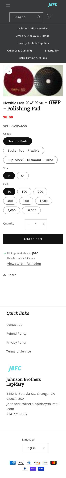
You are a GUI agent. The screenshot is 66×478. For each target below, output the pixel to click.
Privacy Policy (16, 342)
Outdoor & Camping (19, 50)
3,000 (12, 210)
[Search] (38, 17)
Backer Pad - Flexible (24, 150)
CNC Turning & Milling (33, 58)
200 (40, 191)
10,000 (31, 210)
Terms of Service (18, 351)
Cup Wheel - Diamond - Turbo (30, 160)
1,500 (44, 201)
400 (10, 201)
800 (26, 201)
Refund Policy (16, 333)
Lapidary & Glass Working (33, 28)
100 (24, 191)
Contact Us (14, 325)
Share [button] (12, 275)
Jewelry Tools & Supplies (33, 43)
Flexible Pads (18, 141)
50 (9, 191)
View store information (24, 263)
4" (9, 176)
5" (22, 176)
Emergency (52, 50)
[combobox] (26, 17)
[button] (8, 4)
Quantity (8, 223)
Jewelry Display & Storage (33, 36)
